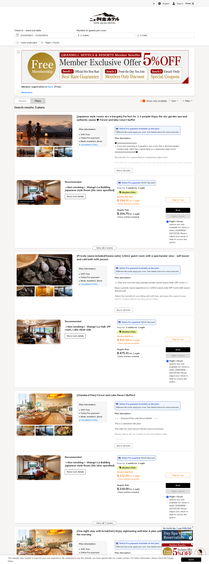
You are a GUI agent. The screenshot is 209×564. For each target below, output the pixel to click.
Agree (191, 559)
